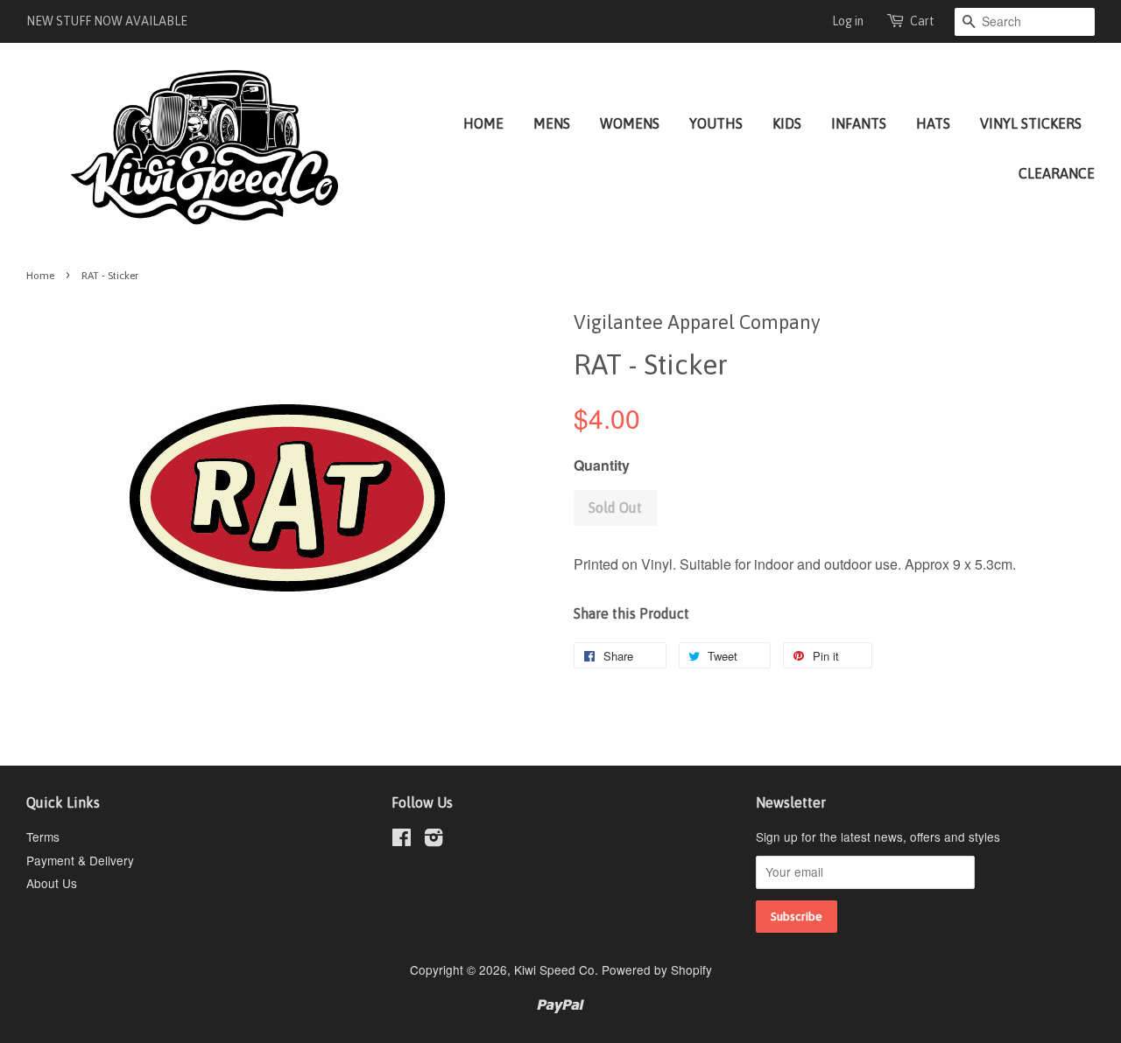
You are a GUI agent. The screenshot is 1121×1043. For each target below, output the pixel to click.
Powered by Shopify (657, 969)
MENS (551, 123)
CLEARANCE (1057, 173)
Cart (922, 21)
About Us (51, 883)
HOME (483, 123)
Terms (43, 836)
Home (40, 276)
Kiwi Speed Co (554, 969)
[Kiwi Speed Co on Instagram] (433, 840)
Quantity (602, 465)
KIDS (786, 123)
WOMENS (629, 123)
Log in (848, 21)
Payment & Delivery (80, 860)
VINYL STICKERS (1031, 123)
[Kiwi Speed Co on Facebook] (401, 840)
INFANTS (858, 123)
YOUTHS (716, 123)
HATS (933, 123)
